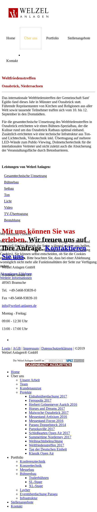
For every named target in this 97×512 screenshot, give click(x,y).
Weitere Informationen (16, 278)
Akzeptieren (8, 274)
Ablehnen (25, 274)
